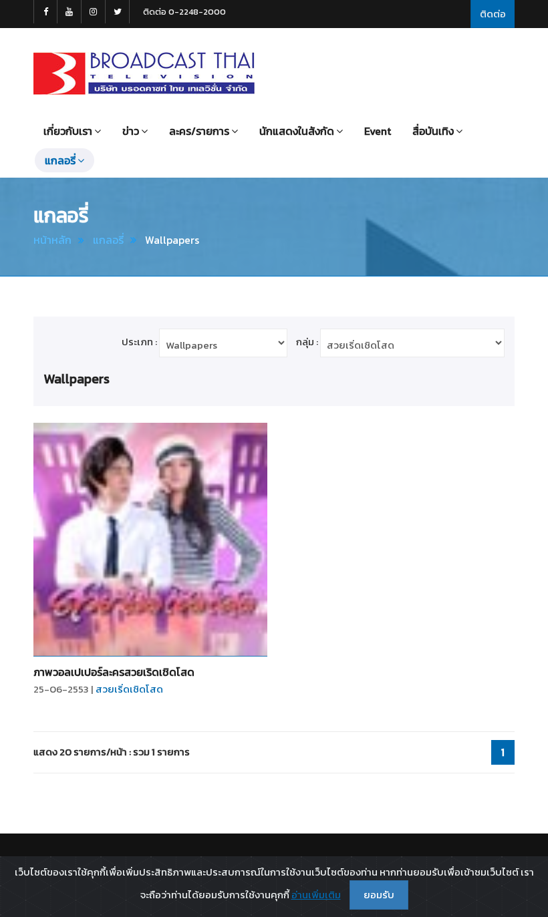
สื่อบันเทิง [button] (433, 131)
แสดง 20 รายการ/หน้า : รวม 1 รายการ (111, 751)
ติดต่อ (493, 13)
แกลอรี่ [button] (60, 160)
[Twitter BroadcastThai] (118, 11)
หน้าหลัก (52, 240)
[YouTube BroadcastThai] (69, 11)
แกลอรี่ (108, 240)
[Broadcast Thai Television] (144, 73)
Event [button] (377, 131)
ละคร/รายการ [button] (199, 131)
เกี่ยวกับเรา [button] (67, 131)
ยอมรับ (379, 894)
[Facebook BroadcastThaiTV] (45, 11)
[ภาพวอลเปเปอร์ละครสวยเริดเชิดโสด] (150, 540)
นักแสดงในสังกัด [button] (296, 131)
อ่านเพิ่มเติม (316, 894)
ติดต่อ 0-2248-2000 (184, 11)
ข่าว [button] (130, 131)
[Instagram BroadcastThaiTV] (94, 11)
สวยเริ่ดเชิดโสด (129, 689)
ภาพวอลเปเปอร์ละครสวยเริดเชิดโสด (113, 672)
